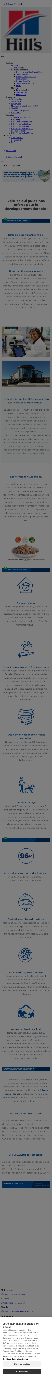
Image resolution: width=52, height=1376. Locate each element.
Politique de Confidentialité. (15, 1359)
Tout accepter (22, 1371)
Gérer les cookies (22, 1364)
